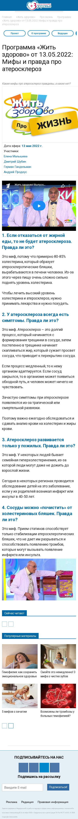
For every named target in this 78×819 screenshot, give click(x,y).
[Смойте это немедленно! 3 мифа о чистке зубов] (58, 656)
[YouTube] (54, 767)
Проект (15, 33)
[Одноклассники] (23, 767)
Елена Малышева (15, 156)
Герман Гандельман (17, 167)
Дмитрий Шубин (15, 161)
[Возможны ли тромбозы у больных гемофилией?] (58, 696)
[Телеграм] (44, 767)
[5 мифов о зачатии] (20, 696)
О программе (38, 33)
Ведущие (63, 33)
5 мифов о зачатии (14, 711)
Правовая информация (53, 802)
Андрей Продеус (15, 172)
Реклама (11, 802)
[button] (72, 5)
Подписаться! (58, 787)
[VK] (34, 767)
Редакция (27, 802)
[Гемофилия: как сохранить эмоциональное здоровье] (20, 656)
